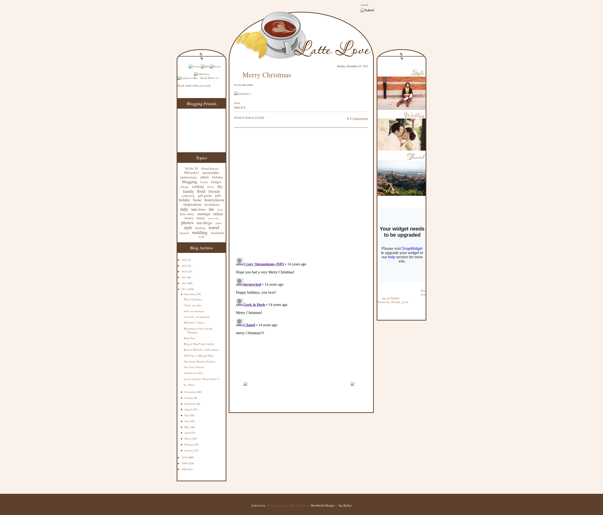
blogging (189, 181)
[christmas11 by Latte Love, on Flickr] (242, 93)
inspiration (192, 204)
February (189, 444)
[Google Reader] (215, 66)
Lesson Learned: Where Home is (201, 379)
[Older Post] (352, 388)
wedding (200, 232)
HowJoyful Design (323, 505)
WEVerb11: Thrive (194, 322)
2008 (184, 469)
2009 (184, 463)
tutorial (184, 233)
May (187, 427)
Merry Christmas (193, 299)
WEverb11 (192, 172)
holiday (184, 199)
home (197, 199)
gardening (188, 196)
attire (204, 177)
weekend (217, 232)
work (201, 237)
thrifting (200, 228)
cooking (198, 186)
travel (214, 227)
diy (220, 186)
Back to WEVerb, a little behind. (201, 349)
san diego (204, 222)
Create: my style (192, 305)
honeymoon (214, 199)
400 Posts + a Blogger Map (198, 355)
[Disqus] (294, 193)
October (189, 398)
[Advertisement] (289, 376)
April (187, 432)
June (187, 421)
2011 (184, 289)
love (220, 209)
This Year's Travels (194, 367)
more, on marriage (194, 311)
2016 (184, 260)
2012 (184, 283)
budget (216, 181)
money (188, 218)
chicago (184, 187)
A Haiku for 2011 (193, 373)
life (211, 209)
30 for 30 (191, 168)
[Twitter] (194, 66)
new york (213, 218)
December (190, 294)
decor (210, 187)
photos (187, 222)
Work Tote (189, 338)
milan (218, 213)
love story (187, 213)
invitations (212, 204)
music (200, 217)
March (188, 438)
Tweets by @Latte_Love (392, 302)
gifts (218, 195)
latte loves (198, 209)
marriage (203, 213)
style (188, 227)
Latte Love (258, 505)
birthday (217, 177)
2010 (184, 457)
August (188, 409)
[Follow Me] (377, 287)
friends (214, 191)
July (187, 415)
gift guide (205, 195)
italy (184, 209)
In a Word (189, 385)
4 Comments (357, 118)
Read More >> (209, 78)
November (190, 392)
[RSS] (205, 66)
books (204, 182)
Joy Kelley (345, 505)
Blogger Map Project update (199, 344)
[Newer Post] (245, 388)
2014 (184, 271)
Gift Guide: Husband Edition (199, 361)
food (201, 191)
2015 (184, 266)
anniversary (188, 177)
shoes (219, 223)
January (189, 450)
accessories (211, 172)
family (188, 191)
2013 (184, 277)
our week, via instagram (197, 316)
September (190, 403)
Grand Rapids (210, 168)
